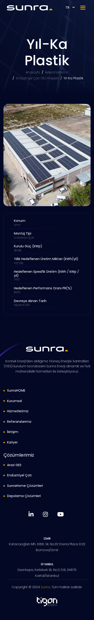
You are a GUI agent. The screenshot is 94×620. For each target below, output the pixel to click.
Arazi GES (14, 465)
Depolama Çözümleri (24, 496)
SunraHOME (16, 390)
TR (67, 7)
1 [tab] (47, 200)
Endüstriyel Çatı (19, 475)
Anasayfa (33, 72)
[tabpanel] (47, 155)
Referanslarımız (56, 72)
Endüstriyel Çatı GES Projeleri (37, 78)
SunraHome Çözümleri (25, 485)
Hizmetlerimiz (18, 411)
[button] (82, 7)
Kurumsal (14, 401)
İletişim (12, 432)
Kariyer (12, 442)
